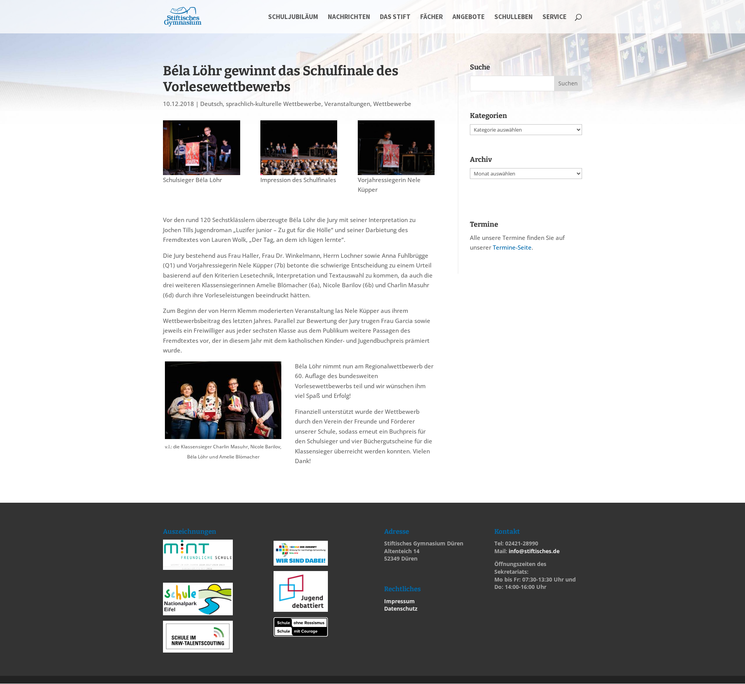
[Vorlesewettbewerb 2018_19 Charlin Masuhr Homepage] (299, 147)
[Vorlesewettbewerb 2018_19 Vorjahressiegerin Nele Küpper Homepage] (396, 147)
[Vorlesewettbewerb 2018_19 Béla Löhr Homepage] (201, 147)
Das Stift (395, 17)
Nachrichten (349, 17)
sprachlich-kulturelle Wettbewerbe (273, 104)
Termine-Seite (512, 247)
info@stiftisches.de (534, 551)
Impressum (399, 601)
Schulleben (513, 17)
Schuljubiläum (293, 17)
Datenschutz (401, 608)
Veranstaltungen (347, 104)
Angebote (468, 17)
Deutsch (211, 104)
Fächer (431, 17)
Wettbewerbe (392, 104)
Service (554, 17)
